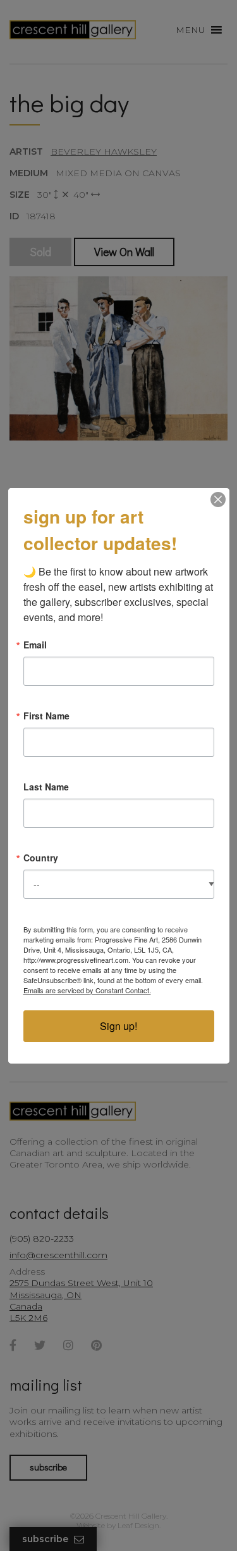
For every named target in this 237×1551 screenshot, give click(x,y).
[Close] (218, 499)
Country (40, 857)
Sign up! (118, 1026)
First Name (46, 715)
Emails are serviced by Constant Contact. (87, 990)
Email (35, 644)
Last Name (46, 786)
